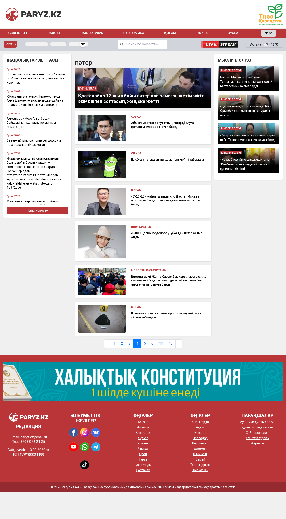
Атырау (143, 448)
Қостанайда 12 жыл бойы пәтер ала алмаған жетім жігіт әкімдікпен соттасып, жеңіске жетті (141, 98)
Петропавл (200, 443)
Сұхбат (234, 33)
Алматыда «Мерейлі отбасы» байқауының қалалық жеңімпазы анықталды (31, 123)
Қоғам (170, 33)
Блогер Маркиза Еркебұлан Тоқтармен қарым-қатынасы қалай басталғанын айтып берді (246, 81)
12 (171, 343)
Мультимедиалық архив (257, 422)
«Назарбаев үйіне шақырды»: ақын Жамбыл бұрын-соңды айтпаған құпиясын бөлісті (245, 164)
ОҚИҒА (202, 33)
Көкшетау (143, 432)
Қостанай (143, 470)
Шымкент (200, 454)
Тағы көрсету (37, 210)
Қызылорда (200, 422)
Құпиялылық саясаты (257, 427)
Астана (143, 422)
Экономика (133, 33)
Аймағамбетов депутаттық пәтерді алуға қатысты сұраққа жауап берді (162, 125)
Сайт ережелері (257, 432)
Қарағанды (143, 465)
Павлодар (200, 438)
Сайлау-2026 (91, 33)
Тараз (143, 459)
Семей (200, 459)
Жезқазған (200, 470)
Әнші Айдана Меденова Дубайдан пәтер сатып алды (166, 235)
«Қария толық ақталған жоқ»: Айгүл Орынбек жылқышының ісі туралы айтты (246, 110)
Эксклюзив (17, 33)
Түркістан (200, 432)
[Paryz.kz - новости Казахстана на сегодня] (33, 14)
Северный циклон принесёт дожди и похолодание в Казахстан (34, 142)
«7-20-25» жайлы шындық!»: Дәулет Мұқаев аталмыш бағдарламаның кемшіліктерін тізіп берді (166, 200)
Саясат (53, 33)
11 (161, 343)
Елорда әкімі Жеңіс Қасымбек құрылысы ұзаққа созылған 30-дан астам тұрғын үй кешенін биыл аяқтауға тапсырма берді (168, 280)
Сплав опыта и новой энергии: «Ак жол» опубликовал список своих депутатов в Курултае (36, 78)
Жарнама (257, 443)
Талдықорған (200, 465)
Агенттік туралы (257, 438)
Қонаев (143, 443)
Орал (143, 454)
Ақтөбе (143, 438)
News (269, 33)
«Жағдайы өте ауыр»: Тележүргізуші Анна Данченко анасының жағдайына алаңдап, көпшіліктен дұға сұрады (35, 100)
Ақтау (200, 427)
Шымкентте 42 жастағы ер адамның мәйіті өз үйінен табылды (166, 315)
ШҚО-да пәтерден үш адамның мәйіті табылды (167, 159)
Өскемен (200, 448)
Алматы (143, 427)
